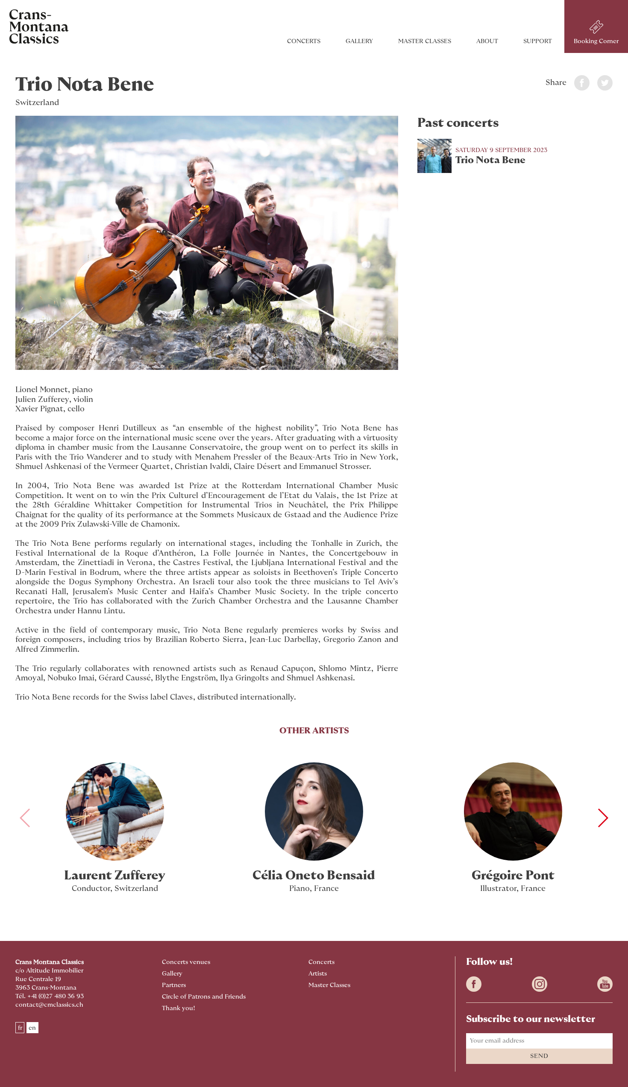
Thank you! (178, 1008)
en (32, 1028)
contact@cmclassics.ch (49, 1005)
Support (537, 41)
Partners (174, 985)
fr (20, 1028)
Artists (317, 973)
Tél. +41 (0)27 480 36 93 (49, 996)
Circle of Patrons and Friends (204, 996)
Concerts (303, 41)
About (487, 41)
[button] (602, 818)
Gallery (359, 41)
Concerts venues (186, 962)
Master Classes (424, 41)
